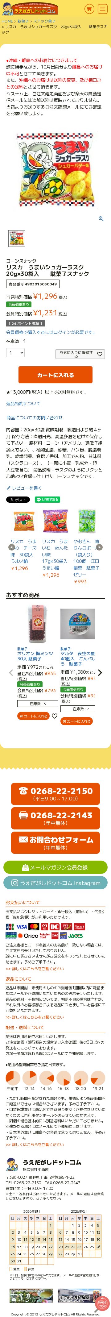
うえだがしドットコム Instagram (60, 883)
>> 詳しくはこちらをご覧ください (35, 968)
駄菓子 (23, 20)
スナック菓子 (44, 20)
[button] (11, 672)
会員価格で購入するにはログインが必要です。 (51, 332)
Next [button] (99, 547)
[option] (24, 539)
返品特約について (23, 403)
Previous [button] (11, 547)
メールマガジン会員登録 (59, 867)
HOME (7, 20)
